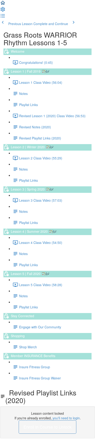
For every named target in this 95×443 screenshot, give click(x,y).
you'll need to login (66, 418)
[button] (3, 4)
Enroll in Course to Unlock (47, 427)
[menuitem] (3, 10)
